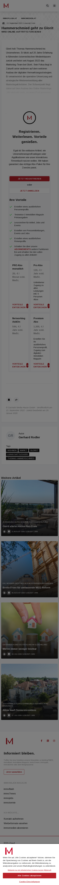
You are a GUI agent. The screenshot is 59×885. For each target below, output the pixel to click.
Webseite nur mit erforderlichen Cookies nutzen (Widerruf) (29, 870)
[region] (29, 864)
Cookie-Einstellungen (29, 882)
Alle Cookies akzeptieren (29, 876)
